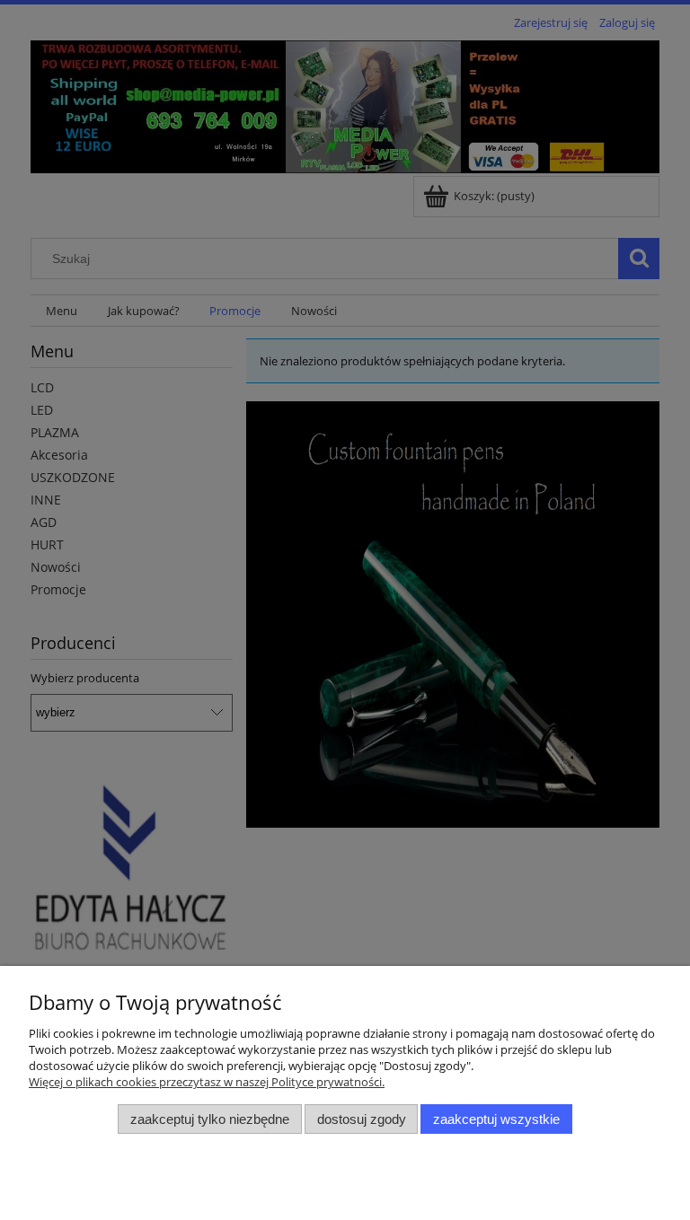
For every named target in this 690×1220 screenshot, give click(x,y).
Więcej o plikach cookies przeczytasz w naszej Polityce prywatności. (207, 1082)
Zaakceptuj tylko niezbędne (209, 1119)
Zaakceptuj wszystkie (496, 1119)
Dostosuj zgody (361, 1119)
